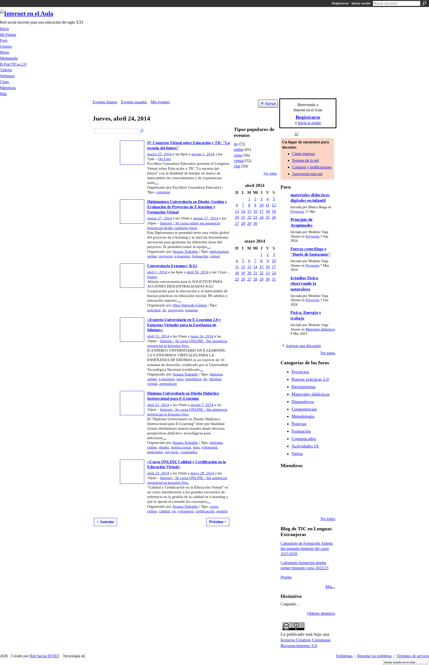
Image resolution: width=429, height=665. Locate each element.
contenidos (188, 452)
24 (261, 217)
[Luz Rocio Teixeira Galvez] (324, 492)
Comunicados (303, 438)
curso (214, 506)
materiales (155, 452)
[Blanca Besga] (312, 492)
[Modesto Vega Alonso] (324, 479)
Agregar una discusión (303, 346)
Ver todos (270, 173)
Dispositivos (302, 401)
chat (237, 166)
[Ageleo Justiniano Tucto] (286, 479)
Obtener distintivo (321, 613)
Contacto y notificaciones (312, 167)
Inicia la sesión (309, 123)
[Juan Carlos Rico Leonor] (299, 492)
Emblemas (344, 656)
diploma (216, 374)
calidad (164, 511)
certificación (204, 511)
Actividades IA (305, 446)
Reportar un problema (374, 656)
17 (261, 211)
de (164, 310)
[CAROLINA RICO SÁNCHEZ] (324, 505)
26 (274, 217)
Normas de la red (305, 160)
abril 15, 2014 (158, 336)
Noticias (298, 423)
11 (267, 205)
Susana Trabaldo (185, 251)
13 (237, 211)
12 (274, 205)
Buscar (424, 3)
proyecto (166, 256)
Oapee (152, 277)
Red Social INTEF (44, 656)
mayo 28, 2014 (202, 473)
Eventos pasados (134, 102)
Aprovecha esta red (307, 174)
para (180, 379)
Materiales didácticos (320, 329)
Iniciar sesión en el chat (399, 662)
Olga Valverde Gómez (190, 305)
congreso (163, 192)
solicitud (153, 310)
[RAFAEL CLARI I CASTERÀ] (299, 479)
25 (268, 217)
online (152, 256)
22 (249, 217)
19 (274, 211)
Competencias (304, 409)
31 (274, 279)
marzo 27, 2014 (159, 218)
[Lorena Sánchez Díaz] (286, 492)
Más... (330, 586)
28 (243, 223)
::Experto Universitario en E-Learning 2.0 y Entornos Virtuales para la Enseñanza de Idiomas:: (184, 325)
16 (255, 211)
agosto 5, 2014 (202, 405)
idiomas (215, 379)
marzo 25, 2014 (159, 154)
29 (249, 223)
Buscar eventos (142, 131)
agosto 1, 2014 (202, 154)
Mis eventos (160, 102)
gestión (222, 511)
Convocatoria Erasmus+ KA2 (172, 266)
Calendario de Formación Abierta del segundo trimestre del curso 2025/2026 (307, 548)
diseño (164, 447)
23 (255, 217)
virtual (215, 256)
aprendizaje (168, 384)
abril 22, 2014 (158, 405)
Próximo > (218, 522)
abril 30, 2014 (198, 272)
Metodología (302, 416)
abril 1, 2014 (157, 272)
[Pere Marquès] (286, 505)
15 (249, 211)
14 (243, 211)
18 (268, 211)
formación (200, 256)
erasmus (191, 310)
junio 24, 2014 (201, 336)
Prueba (286, 577)
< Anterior (105, 522)
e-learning (182, 256)
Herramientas (303, 386)
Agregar (270, 103)
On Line (164, 159)
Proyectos (297, 211)
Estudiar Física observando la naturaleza (304, 283)
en (174, 511)
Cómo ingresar (303, 154)
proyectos (175, 310)
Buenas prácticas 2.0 (310, 379)
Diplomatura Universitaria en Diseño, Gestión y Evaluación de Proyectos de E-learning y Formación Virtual (187, 207)
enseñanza (193, 379)
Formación (301, 431)
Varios (297, 453)
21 (243, 217)
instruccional (181, 447)
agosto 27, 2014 (205, 218)
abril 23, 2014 (158, 473)
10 (261, 205)
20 (237, 217)
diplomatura (219, 251)
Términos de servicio (412, 656)
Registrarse (340, 3)
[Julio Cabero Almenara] (299, 505)
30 (255, 223)
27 (237, 223)
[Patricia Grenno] (312, 505)
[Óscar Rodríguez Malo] (312, 479)
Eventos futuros (105, 102)
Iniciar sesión (361, 3)
